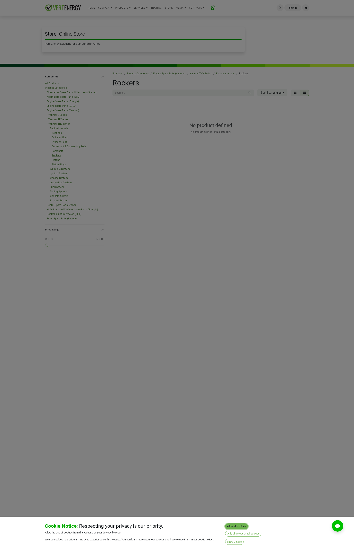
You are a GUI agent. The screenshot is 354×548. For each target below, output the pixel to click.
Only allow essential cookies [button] (243, 533)
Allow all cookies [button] (236, 526)
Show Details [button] (234, 541)
